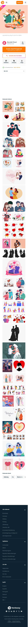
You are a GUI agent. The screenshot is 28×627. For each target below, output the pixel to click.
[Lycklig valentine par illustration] (8, 153)
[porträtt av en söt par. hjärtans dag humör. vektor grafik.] (19, 174)
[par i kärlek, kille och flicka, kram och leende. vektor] (7, 373)
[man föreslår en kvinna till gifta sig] (9, 127)
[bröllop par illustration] (8, 503)
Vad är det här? (17, 67)
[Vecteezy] (2, 2)
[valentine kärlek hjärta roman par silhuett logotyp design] (18, 116)
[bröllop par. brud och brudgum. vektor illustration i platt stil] (7, 529)
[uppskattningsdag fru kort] (8, 117)
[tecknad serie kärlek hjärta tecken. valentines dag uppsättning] (13, 263)
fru (13, 604)
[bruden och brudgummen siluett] (13, 398)
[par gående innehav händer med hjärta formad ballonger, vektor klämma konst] (8, 325)
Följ (23, 43)
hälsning (6, 604)
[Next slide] (21, 604)
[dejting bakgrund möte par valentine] (13, 415)
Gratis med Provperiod (14, 49)
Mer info (6, 70)
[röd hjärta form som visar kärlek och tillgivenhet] (8, 542)
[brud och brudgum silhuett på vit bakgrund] (13, 296)
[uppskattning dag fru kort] (8, 105)
